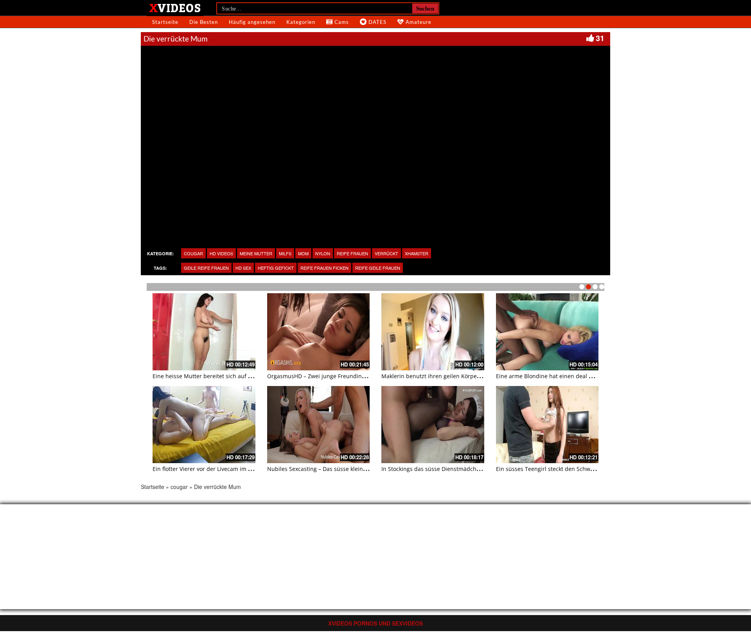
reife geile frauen (377, 268)
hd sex (243, 268)
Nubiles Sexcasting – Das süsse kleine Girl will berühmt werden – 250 (358, 469)
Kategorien (300, 22)
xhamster (416, 253)
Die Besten (203, 22)
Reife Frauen (352, 253)
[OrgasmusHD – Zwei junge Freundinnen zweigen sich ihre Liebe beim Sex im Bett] (318, 331)
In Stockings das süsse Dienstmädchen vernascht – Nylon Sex (461, 469)
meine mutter (256, 253)
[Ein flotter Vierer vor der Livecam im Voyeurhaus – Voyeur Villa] (204, 424)
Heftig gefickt (276, 268)
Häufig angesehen (252, 22)
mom (303, 253)
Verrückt (386, 253)
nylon (322, 253)
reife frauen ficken (324, 268)
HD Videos (221, 253)
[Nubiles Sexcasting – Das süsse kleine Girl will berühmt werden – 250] (318, 424)
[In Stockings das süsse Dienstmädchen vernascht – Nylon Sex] (432, 424)
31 (600, 37)
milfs (285, 253)
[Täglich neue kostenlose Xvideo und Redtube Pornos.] (175, 7)
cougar (193, 253)
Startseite (165, 22)
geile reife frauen (206, 268)
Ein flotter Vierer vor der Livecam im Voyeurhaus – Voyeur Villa (234, 469)
